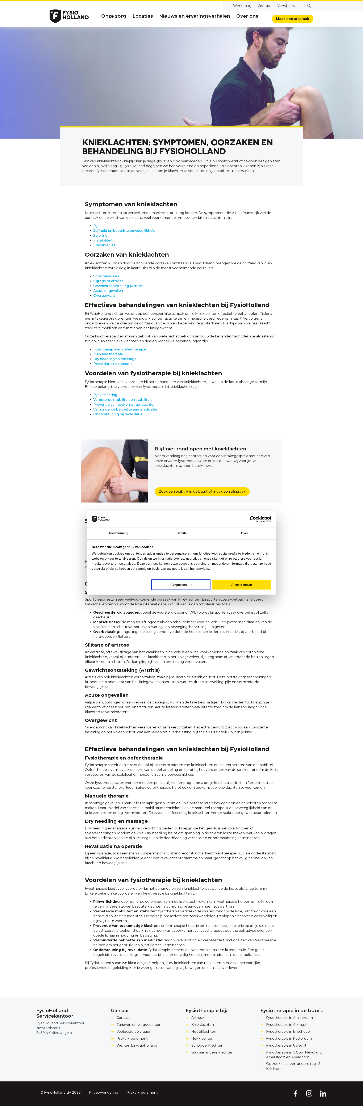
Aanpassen (178, 584)
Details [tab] (181, 533)
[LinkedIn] (323, 1093)
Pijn (96, 226)
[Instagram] (309, 1093)
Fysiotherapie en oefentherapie (119, 349)
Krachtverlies (104, 245)
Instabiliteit (103, 240)
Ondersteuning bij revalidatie (117, 414)
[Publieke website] (69, 16)
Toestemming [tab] (118, 533)
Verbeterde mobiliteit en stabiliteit (122, 400)
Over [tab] (244, 533)
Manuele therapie (108, 354)
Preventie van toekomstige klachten (124, 405)
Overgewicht (104, 296)
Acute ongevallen (108, 291)
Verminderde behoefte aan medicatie (125, 409)
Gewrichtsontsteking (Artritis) (118, 286)
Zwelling (100, 235)
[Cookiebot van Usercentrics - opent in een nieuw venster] (253, 519)
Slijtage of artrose (108, 281)
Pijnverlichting (105, 395)
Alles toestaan (241, 584)
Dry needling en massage (115, 359)
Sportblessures (106, 276)
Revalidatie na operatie (113, 364)
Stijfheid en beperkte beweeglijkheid (124, 231)
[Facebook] (295, 1093)
